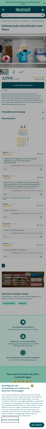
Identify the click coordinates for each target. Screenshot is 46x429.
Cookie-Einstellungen (10, 420)
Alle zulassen (36, 425)
